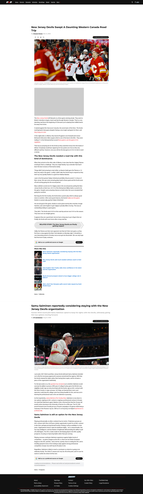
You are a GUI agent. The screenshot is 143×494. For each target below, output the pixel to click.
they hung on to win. (40, 132)
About (36, 480)
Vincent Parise (37, 33)
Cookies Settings (73, 486)
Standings (41, 2)
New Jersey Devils (42, 118)
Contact (70, 480)
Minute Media (26, 489)
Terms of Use (72, 483)
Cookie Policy (88, 483)
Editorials (41, 294)
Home (36, 294)
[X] (132, 2)
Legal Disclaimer (104, 483)
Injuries (53, 2)
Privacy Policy (58, 483)
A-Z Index (57, 486)
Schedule (34, 2)
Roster (47, 2)
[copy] (43, 37)
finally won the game (73, 198)
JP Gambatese (37, 317)
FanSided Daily (103, 480)
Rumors (22, 2)
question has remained (57, 384)
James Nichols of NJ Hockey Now (56, 398)
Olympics (28, 2)
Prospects (42, 469)
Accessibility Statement (41, 486)
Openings (57, 480)
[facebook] (135, 2)
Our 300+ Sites (88, 480)
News (16, 2)
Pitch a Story (38, 483)
